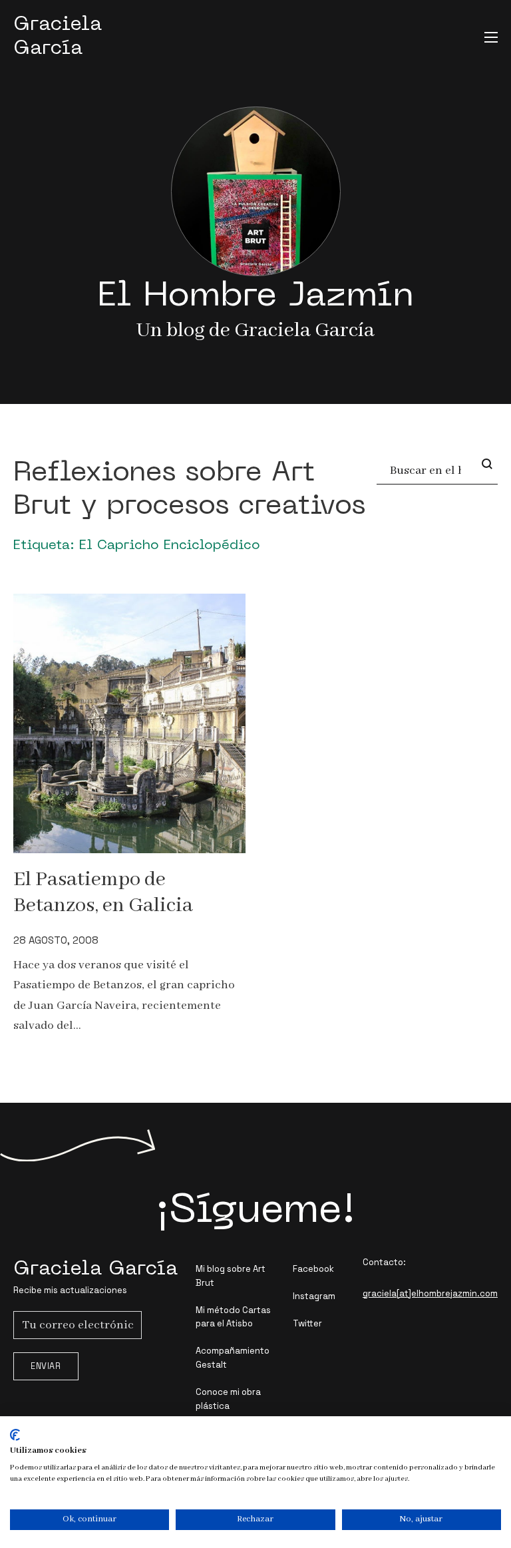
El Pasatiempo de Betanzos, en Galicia (103, 893)
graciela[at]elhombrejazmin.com (430, 1293)
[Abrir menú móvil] (491, 37)
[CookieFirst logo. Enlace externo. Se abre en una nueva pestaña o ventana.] (15, 1435)
